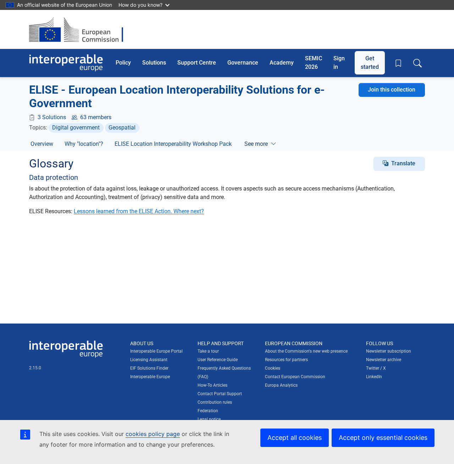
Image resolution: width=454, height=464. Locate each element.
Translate (403, 163)
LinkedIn (374, 376)
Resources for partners (286, 359)
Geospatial (122, 127)
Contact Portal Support (220, 393)
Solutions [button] (154, 62)
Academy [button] (282, 62)
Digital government (76, 127)
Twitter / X (376, 368)
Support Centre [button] (196, 62)
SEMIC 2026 (313, 62)
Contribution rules (215, 402)
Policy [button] (123, 62)
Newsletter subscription (388, 351)
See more (256, 143)
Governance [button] (242, 62)
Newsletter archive (383, 359)
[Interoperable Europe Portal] (66, 63)
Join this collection (391, 89)
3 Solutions (52, 117)
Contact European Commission (295, 376)
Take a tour (208, 351)
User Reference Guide (218, 359)
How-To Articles (212, 385)
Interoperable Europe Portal (156, 351)
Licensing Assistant (148, 359)
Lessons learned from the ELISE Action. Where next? (139, 211)
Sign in (339, 62)
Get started (370, 62)
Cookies (272, 368)
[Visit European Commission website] (79, 29)
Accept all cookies (294, 437)
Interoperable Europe (150, 376)
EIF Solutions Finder (149, 368)
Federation (208, 410)
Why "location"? (84, 143)
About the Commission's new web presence (306, 351)
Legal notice (209, 419)
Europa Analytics (281, 385)
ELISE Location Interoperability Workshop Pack (173, 143)
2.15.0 (35, 367)
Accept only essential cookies (383, 437)
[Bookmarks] (398, 63)
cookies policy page (153, 433)
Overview (42, 143)
